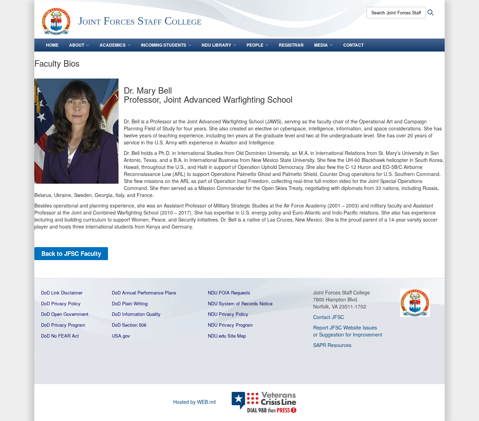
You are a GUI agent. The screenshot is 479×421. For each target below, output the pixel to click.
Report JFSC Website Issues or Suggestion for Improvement (347, 331)
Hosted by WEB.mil (194, 401)
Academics (113, 45)
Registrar (291, 45)
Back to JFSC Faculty (71, 253)
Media (321, 45)
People (255, 45)
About (76, 45)
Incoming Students (163, 45)
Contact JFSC (328, 316)
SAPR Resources (332, 344)
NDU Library (216, 45)
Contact (353, 45)
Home (52, 45)
